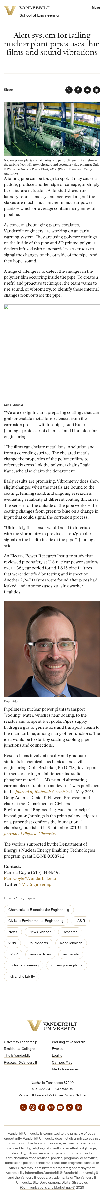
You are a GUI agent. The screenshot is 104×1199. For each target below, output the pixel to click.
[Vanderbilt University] (52, 1025)
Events (57, 1049)
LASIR (80, 921)
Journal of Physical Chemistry (30, 833)
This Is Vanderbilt (17, 1056)
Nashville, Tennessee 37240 (52, 1083)
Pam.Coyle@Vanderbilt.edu (30, 878)
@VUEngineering (35, 884)
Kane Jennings (71, 943)
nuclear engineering (23, 965)
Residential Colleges (19, 1049)
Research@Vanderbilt (20, 1063)
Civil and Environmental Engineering (35, 921)
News (12, 932)
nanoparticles (40, 954)
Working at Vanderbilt (68, 1042)
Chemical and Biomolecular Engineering (38, 910)
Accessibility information (24, 1173)
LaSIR (13, 954)
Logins (57, 1056)
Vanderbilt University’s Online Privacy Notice (52, 1095)
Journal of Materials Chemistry (42, 791)
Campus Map (62, 1063)
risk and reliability (21, 976)
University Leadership (20, 1042)
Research (70, 932)
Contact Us (64, 1089)
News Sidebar (40, 932)
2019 (12, 943)
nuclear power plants (66, 965)
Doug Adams (38, 943)
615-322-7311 (42, 1089)
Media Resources (65, 1069)
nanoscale (71, 954)
